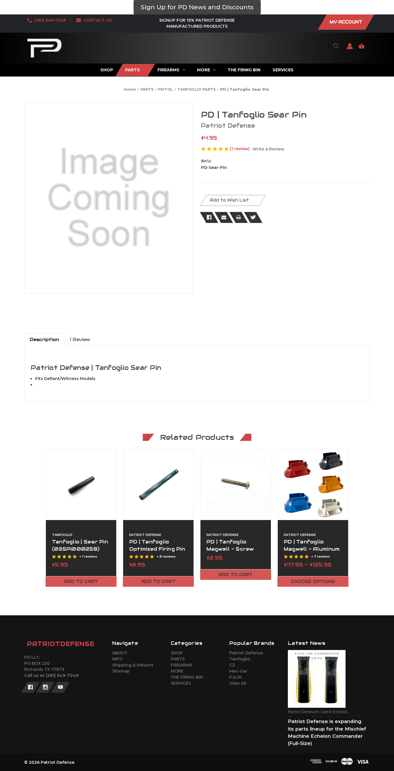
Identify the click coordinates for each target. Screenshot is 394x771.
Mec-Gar (238, 671)
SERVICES (181, 683)
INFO (117, 659)
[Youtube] (60, 687)
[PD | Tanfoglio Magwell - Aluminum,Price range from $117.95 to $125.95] (313, 484)
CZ (232, 665)
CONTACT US (98, 20)
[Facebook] (209, 217)
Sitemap (121, 671)
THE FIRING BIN (187, 677)
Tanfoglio (239, 659)
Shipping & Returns (132, 665)
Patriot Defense (246, 652)
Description (44, 339)
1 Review (80, 339)
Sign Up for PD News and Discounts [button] (197, 7)
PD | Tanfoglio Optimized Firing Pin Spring (157, 549)
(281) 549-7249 (50, 20)
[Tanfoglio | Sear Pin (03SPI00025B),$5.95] (81, 484)
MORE (177, 671)
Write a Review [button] (268, 149)
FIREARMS (181, 665)
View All (237, 683)
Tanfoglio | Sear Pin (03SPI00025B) (80, 545)
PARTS (178, 659)
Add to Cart (81, 581)
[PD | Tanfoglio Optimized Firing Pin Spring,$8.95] (158, 484)
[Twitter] (253, 217)
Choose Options (313, 581)
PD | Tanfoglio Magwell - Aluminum (312, 545)
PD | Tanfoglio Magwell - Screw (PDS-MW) (230, 549)
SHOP (177, 652)
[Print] (238, 217)
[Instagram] (45, 687)
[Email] (224, 217)
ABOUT (119, 652)
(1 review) (240, 148)
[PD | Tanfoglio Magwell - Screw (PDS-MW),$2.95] (235, 484)
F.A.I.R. (235, 677)
